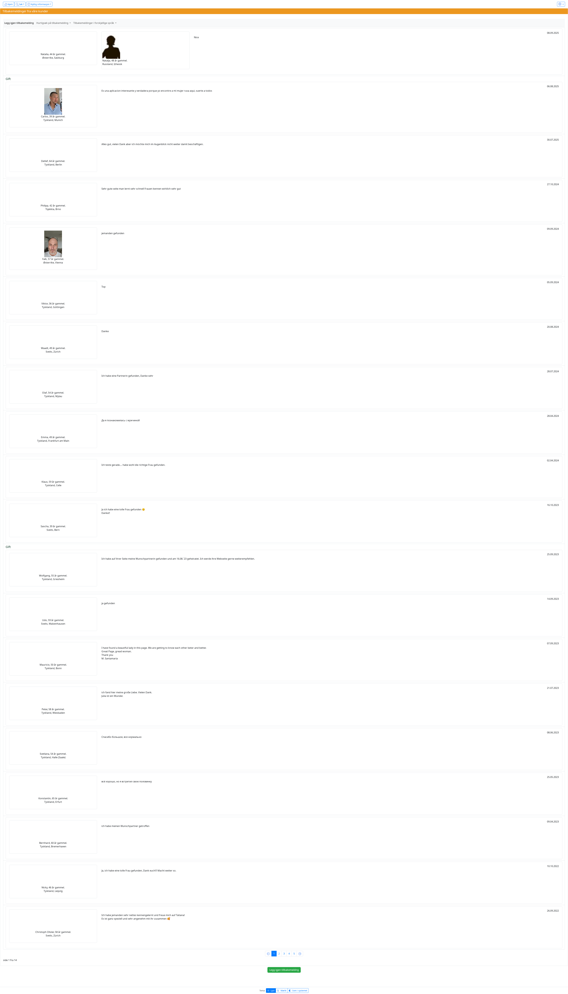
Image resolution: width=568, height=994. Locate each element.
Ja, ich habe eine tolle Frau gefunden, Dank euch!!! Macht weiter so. (138, 870)
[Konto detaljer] (561, 4)
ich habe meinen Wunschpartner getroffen (125, 826)
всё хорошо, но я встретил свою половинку (126, 781)
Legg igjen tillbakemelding (19, 23)
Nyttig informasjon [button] (39, 4)
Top (103, 286)
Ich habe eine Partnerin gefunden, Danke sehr (127, 375)
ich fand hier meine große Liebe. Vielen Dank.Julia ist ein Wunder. (126, 694)
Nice (196, 37)
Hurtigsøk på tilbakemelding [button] (52, 23)
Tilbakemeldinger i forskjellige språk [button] (94, 23)
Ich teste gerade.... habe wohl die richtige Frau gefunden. (133, 465)
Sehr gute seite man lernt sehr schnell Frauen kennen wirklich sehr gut (141, 188)
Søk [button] (20, 4)
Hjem (10, 4)
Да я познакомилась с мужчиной (120, 420)
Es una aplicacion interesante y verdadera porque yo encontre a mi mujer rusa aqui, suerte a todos (156, 90)
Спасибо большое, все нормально (121, 737)
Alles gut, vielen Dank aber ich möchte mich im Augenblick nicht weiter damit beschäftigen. (152, 144)
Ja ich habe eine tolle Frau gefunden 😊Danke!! (123, 511)
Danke (105, 331)
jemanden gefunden (112, 233)
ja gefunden (108, 603)
